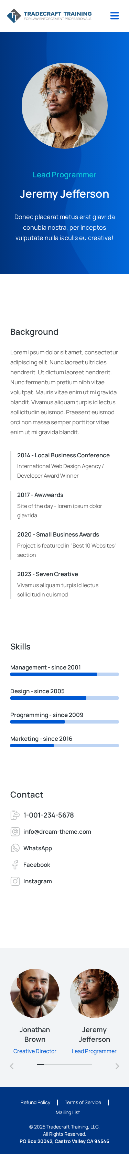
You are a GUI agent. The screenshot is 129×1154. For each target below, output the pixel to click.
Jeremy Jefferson (94, 1034)
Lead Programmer (94, 1051)
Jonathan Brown (35, 1034)
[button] (40, 1064)
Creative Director (34, 1051)
